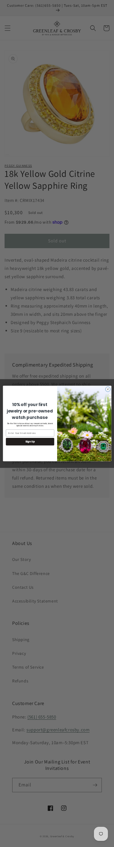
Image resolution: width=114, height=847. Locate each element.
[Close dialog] (107, 389)
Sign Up (30, 441)
